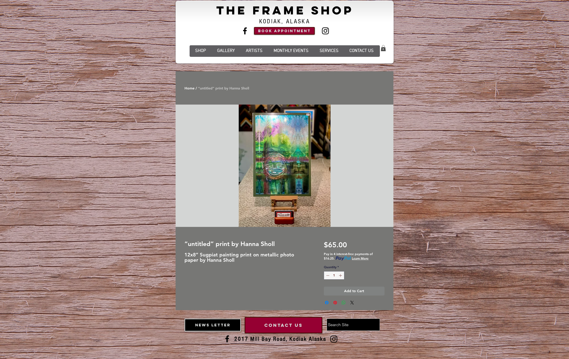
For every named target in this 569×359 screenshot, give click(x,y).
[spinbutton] (334, 275)
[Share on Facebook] (326, 302)
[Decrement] (327, 275)
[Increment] (341, 275)
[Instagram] (325, 31)
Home (189, 88)
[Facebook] (245, 31)
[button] (383, 48)
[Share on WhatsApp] (343, 302)
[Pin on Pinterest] (335, 302)
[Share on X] (352, 302)
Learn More (360, 258)
